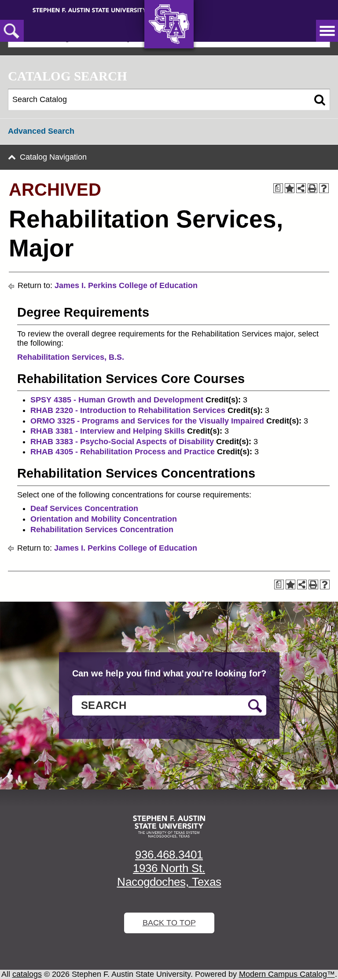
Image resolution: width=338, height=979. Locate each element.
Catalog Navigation (53, 157)
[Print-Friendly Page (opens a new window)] (312, 188)
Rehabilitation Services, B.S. (70, 357)
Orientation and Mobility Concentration (103, 519)
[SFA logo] (169, 826)
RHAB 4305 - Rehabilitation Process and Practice (122, 451)
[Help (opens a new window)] (324, 188)
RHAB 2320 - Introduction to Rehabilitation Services (127, 410)
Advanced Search (41, 131)
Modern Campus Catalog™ (287, 974)
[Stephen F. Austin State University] (90, 9)
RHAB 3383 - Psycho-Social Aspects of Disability (122, 441)
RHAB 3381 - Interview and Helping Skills (107, 431)
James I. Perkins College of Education (126, 285)
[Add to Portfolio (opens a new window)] (289, 188)
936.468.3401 (169, 854)
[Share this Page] (301, 188)
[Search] (319, 100)
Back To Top (169, 922)
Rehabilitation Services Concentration (101, 529)
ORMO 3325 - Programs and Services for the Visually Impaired (147, 420)
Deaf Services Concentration (84, 508)
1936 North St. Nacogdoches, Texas (169, 875)
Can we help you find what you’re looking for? (169, 673)
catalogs (27, 974)
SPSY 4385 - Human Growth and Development (116, 399)
